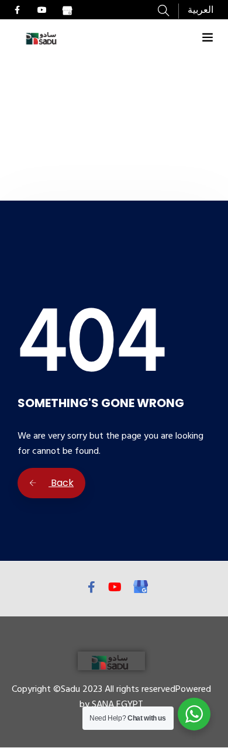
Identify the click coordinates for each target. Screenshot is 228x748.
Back (61, 483)
